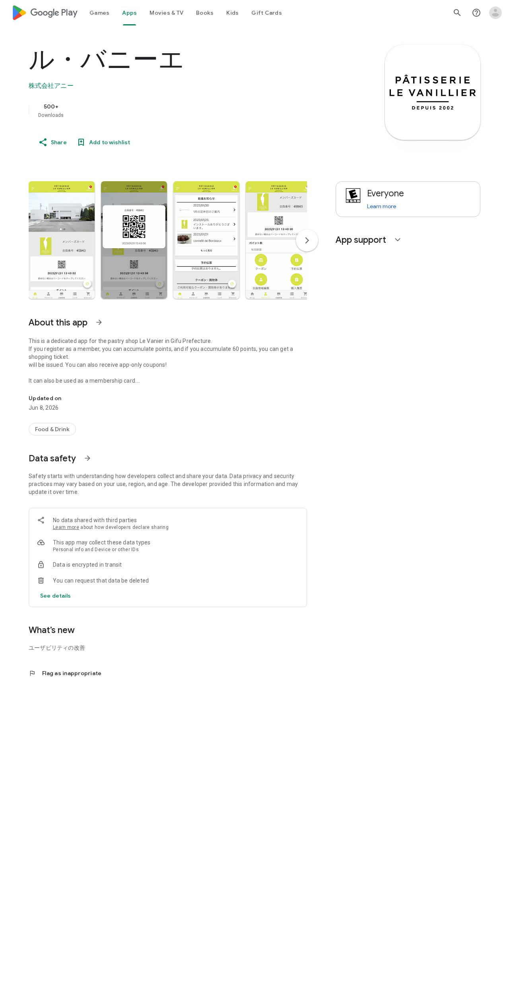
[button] (62, 240)
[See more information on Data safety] (87, 458)
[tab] (99, 12)
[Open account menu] (495, 12)
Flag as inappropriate (65, 673)
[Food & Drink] (52, 429)
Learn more (66, 527)
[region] (188, 110)
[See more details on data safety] (55, 595)
